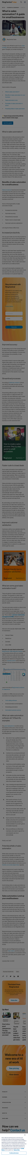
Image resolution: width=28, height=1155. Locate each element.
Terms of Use (17, 1150)
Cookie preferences (14, 1153)
